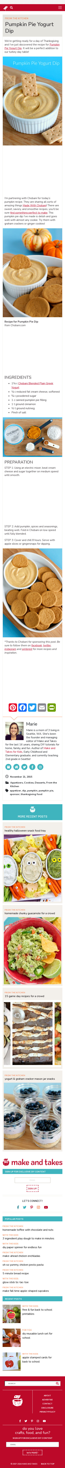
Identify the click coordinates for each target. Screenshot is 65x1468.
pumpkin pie (46, 790)
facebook (36, 645)
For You (27, 1330)
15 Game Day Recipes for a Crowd (24, 996)
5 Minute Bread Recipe (16, 1273)
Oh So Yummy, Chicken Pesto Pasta (23, 1265)
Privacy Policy (47, 1412)
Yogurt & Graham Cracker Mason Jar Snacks (30, 1079)
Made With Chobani (34, 205)
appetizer (15, 790)
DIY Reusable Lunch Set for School (37, 1336)
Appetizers (16, 782)
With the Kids (10, 1235)
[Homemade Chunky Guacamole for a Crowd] (32, 950)
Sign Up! (32, 1188)
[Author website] (16, 767)
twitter (47, 645)
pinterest (27, 649)
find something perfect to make (28, 212)
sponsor (15, 794)
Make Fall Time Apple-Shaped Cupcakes (26, 1291)
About (47, 1395)
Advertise (47, 1399)
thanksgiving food (31, 794)
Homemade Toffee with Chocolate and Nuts (28, 1230)
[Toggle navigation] (60, 7)
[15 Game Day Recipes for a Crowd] (32, 1033)
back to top (47, 1464)
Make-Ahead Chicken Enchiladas (21, 1256)
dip (24, 790)
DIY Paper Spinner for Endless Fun (22, 1247)
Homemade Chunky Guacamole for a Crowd (30, 913)
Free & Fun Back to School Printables (37, 1312)
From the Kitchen (16, 18)
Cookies (29, 782)
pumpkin (32, 790)
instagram (10, 649)
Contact (47, 1403)
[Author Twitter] (24, 767)
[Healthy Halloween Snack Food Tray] (32, 867)
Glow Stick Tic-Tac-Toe (16, 1282)
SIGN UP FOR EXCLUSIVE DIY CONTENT (33, 1438)
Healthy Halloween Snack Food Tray (25, 831)
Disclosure (47, 1408)
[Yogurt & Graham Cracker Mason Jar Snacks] (32, 1115)
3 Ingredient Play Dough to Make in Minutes (28, 1238)
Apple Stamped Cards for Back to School (37, 1360)
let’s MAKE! (32, 1452)
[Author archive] (8, 767)
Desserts (40, 782)
